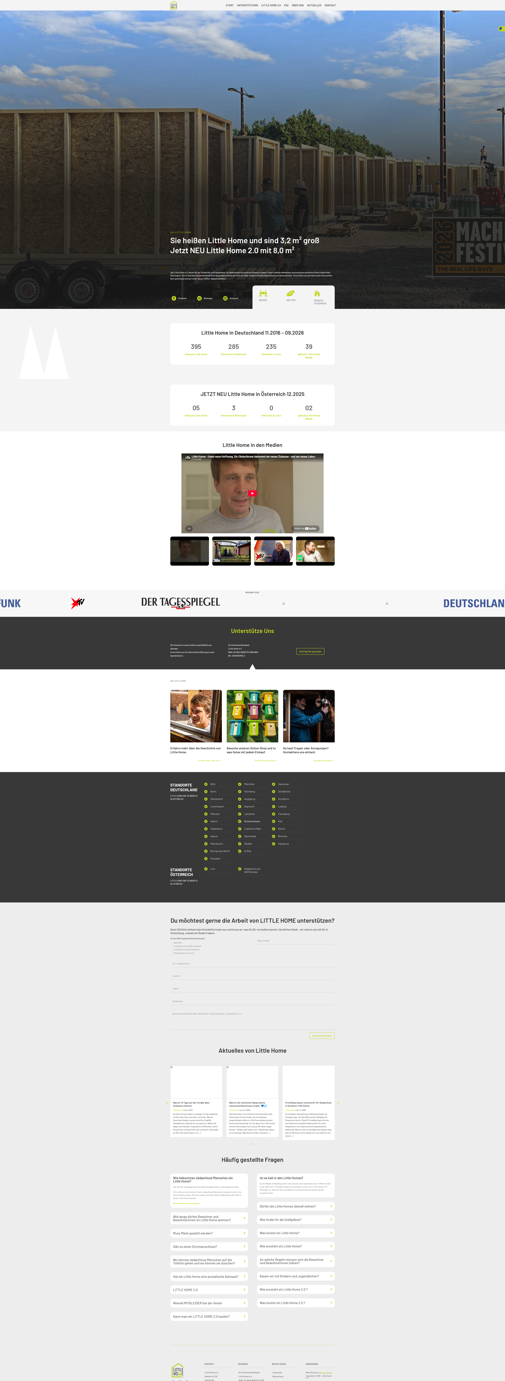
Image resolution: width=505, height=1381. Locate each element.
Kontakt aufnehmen (323, 760)
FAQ (286, 5)
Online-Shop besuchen (265, 760)
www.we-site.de (325, 1372)
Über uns (298, 5)
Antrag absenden (322, 1035)
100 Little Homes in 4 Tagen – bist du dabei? (196, 1102)
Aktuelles (314, 5)
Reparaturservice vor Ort (184, 953)
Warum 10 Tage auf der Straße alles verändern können (247, 1104)
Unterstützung (247, 5)
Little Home (178, 1107)
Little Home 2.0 (271, 5)
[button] (338, 1103)
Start (230, 5)
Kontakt (330, 5)
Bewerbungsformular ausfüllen (186, 1203)
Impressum (277, 1372)
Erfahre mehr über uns (208, 760)
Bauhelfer (178, 942)
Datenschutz (277, 1376)
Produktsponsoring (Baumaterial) (187, 946)
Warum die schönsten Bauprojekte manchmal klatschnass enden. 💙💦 (304, 1104)
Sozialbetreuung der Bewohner (187, 949)
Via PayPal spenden (310, 651)
